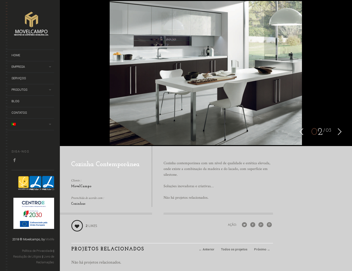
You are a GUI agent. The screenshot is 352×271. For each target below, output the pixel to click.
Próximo (262, 249)
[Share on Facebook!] (252, 225)
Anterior (206, 249)
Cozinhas (78, 204)
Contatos (19, 112)
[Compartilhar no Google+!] (261, 225)
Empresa (18, 66)
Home (15, 55)
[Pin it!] (269, 225)
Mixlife (49, 239)
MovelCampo (81, 186)
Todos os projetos (234, 249)
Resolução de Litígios (27, 256)
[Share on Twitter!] (244, 225)
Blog (15, 101)
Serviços (18, 78)
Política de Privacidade (37, 251)
